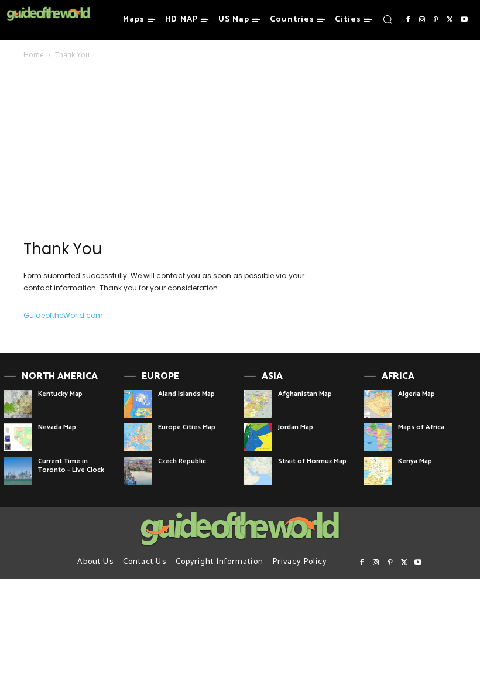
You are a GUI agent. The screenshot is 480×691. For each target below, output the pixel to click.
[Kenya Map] (378, 471)
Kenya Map (415, 461)
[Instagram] (422, 20)
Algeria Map (416, 393)
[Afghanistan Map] (258, 404)
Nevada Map (57, 427)
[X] (450, 20)
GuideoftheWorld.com (63, 315)
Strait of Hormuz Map (312, 461)
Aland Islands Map (186, 393)
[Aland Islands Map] (138, 404)
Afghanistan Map (305, 393)
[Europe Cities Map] (138, 437)
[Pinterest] (436, 20)
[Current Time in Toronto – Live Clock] (18, 471)
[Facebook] (408, 20)
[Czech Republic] (138, 471)
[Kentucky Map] (18, 404)
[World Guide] (48, 14)
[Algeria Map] (378, 404)
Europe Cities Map (186, 427)
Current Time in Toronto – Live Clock (71, 465)
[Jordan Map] (258, 437)
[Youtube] (464, 20)
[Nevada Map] (18, 437)
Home (33, 55)
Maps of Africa (421, 427)
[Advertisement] (165, 153)
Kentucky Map (60, 393)
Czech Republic (182, 461)
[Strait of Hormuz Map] (258, 471)
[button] (387, 19)
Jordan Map (295, 427)
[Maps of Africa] (378, 437)
